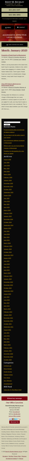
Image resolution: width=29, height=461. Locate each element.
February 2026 (8, 177)
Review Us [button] (14, 422)
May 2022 (6, 303)
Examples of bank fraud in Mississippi (13, 55)
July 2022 (6, 297)
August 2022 (7, 294)
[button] (8, 28)
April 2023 (7, 270)
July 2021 (6, 333)
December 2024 (8, 219)
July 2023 (6, 261)
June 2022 (7, 300)
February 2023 (8, 276)
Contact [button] (22, 27)
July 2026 (6, 162)
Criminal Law (17, 59)
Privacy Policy (17, 456)
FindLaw (21, 458)
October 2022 (8, 288)
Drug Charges (17, 90)
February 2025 (8, 213)
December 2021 (8, 318)
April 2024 (7, 240)
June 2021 (7, 336)
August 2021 (7, 330)
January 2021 (8, 351)
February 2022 (8, 312)
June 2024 (7, 234)
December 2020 (8, 354)
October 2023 (8, 252)
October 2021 (8, 324)
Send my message (15, 398)
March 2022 (7, 309)
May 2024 (6, 237)
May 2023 (6, 267)
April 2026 (7, 171)
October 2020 (8, 360)
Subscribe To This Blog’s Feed (12, 390)
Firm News (7, 378)
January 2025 (8, 216)
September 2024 (8, 225)
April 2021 (7, 342)
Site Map (11, 456)
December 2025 (8, 183)
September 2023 (8, 255)
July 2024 (6, 231)
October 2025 (8, 189)
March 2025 (7, 210)
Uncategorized (8, 384)
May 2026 (6, 168)
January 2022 (8, 315)
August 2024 (7, 228)
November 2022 (8, 285)
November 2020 (8, 357)
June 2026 (7, 165)
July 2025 (6, 198)
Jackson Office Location (14, 416)
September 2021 (8, 327)
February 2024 (8, 246)
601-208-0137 (14, 10)
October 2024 (8, 222)
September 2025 (8, 192)
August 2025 (7, 195)
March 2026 (7, 174)
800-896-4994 (14, 15)
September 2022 (8, 291)
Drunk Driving (8, 372)
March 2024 (7, 243)
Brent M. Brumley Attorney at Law (13, 451)
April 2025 (7, 207)
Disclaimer (5, 456)
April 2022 (7, 306)
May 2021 (6, 339)
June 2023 (7, 264)
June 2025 (7, 201)
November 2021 (8, 321)
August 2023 (7, 258)
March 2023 (7, 273)
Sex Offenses (8, 380)
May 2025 (6, 204)
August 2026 (7, 159)
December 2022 (8, 282)
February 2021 (8, 348)
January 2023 (8, 279)
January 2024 (8, 249)
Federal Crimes (8, 375)
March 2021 (7, 345)
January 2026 (8, 180)
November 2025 (8, 186)
